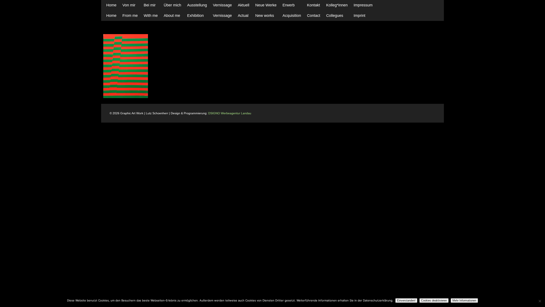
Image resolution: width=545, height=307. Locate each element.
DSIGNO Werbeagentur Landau (230, 113)
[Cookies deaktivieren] (540, 301)
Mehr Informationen (464, 300)
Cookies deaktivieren (434, 300)
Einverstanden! (406, 300)
